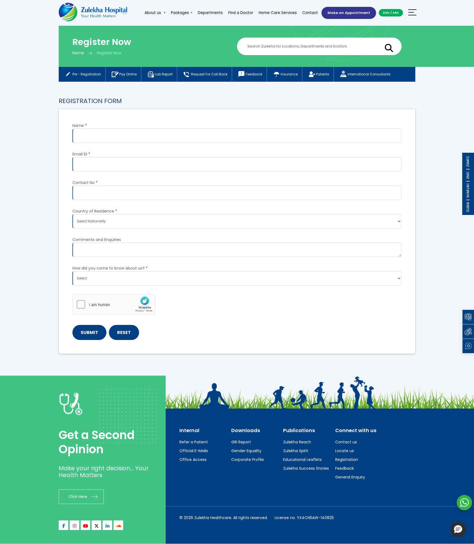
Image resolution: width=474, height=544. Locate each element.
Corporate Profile (247, 459)
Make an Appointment (349, 12)
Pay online (128, 74)
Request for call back (209, 74)
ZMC (467, 175)
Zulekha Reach (297, 442)
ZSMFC (467, 161)
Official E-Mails (193, 451)
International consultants (369, 74)
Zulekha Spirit (295, 451)
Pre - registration (86, 74)
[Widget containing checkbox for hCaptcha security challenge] (113, 304)
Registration (346, 459)
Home (78, 53)
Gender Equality (246, 451)
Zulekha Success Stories (306, 468)
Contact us (346, 442)
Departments (210, 12)
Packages (180, 12)
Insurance (289, 74)
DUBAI (467, 207)
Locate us (344, 451)
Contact (310, 12)
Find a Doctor (240, 12)
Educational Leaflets (302, 459)
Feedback (254, 74)
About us (153, 12)
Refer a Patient (193, 442)
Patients (322, 74)
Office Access (193, 459)
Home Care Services (278, 12)
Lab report (164, 74)
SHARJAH (467, 190)
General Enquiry (350, 477)
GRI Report (241, 442)
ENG (386, 12)
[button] (458, 529)
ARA (396, 12)
